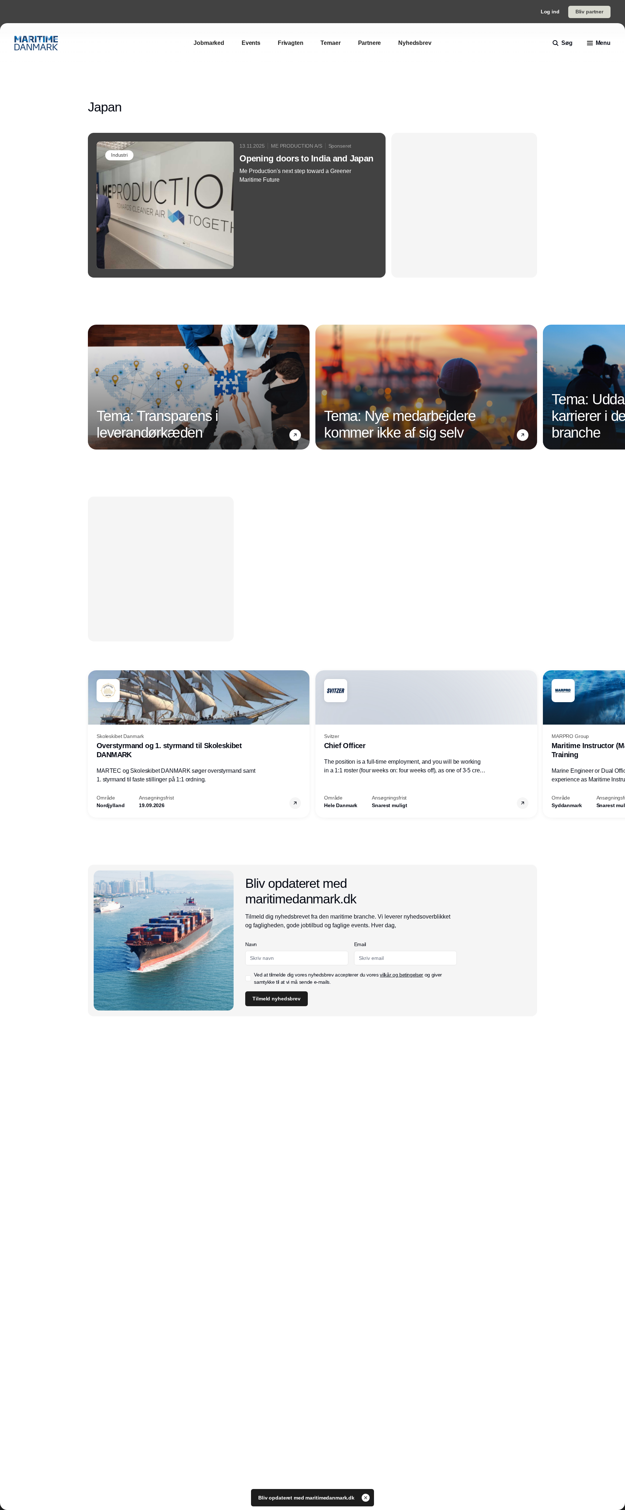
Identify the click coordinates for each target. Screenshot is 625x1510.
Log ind (550, 11)
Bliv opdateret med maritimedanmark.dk (307, 1498)
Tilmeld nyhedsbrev (276, 998)
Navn (251, 944)
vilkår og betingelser (401, 975)
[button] (295, 435)
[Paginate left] (93, 387)
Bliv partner (589, 11)
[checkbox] (248, 978)
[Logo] (36, 43)
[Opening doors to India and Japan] (237, 205)
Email (360, 944)
